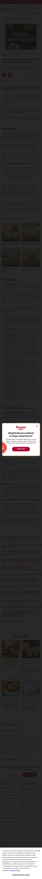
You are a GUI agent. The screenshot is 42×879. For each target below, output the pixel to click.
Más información (15, 870)
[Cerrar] (39, 850)
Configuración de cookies (21, 875)
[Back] (37, 426)
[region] (21, 863)
